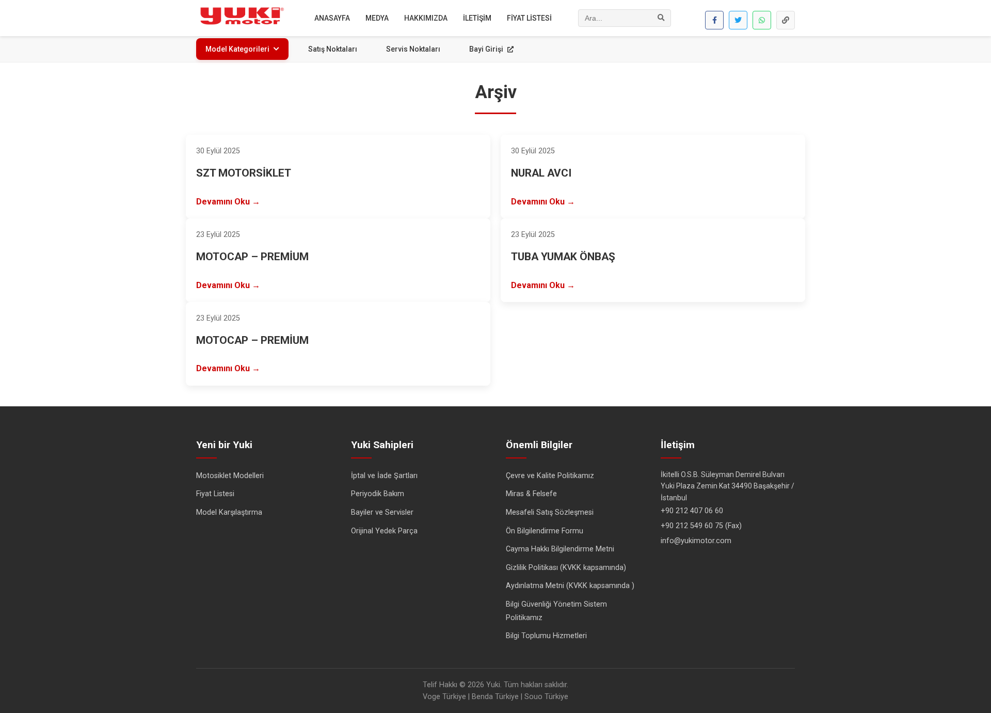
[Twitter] (738, 20)
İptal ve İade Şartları (384, 475)
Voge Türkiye (444, 696)
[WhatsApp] (762, 20)
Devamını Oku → (228, 202)
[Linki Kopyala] (785, 20)
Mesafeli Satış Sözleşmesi (550, 512)
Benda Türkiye (495, 696)
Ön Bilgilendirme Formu (544, 531)
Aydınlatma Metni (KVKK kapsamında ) (570, 585)
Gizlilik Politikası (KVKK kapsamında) (566, 567)
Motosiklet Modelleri (230, 475)
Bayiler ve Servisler (382, 512)
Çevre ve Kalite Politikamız (550, 475)
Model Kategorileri (237, 49)
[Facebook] (714, 20)
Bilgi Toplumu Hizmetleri (546, 635)
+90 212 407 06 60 (692, 510)
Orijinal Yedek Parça (384, 531)
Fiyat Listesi (215, 493)
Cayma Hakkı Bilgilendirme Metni (560, 549)
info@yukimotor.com (696, 540)
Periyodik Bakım (377, 493)
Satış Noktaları (332, 49)
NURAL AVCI (541, 173)
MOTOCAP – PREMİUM (252, 256)
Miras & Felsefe (531, 493)
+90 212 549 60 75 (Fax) (701, 525)
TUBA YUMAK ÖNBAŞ (563, 256)
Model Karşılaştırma (229, 512)
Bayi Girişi (487, 49)
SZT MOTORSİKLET (243, 173)
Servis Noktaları (413, 49)
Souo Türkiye (546, 696)
